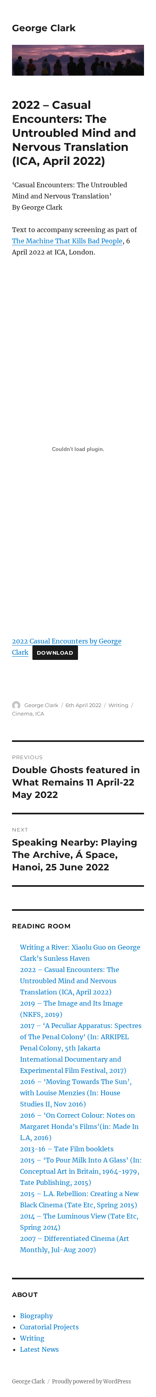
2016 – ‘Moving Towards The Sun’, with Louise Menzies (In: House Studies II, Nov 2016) (76, 1093)
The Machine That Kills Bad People (67, 241)
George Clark (44, 28)
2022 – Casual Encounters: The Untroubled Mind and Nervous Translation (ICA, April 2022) (69, 981)
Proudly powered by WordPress (91, 1381)
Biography (36, 1316)
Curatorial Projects (49, 1327)
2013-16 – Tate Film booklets (67, 1149)
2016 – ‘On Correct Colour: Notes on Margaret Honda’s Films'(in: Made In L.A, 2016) (79, 1126)
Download (55, 653)
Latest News (39, 1349)
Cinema (22, 713)
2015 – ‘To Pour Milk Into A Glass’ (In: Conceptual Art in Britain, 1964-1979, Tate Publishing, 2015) (81, 1171)
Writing (118, 705)
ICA (39, 713)
